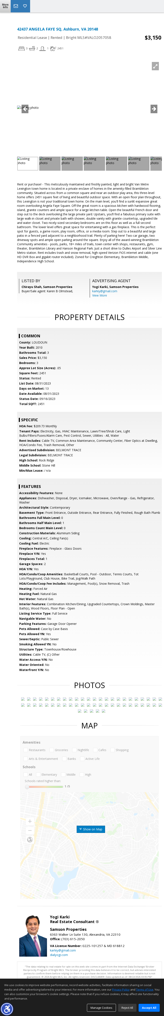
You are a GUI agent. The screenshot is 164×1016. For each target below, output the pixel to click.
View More (99, 295)
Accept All (149, 1008)
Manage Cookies (101, 1008)
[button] (7, 1009)
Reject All (127, 1008)
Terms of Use (144, 989)
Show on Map (92, 829)
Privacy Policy (121, 989)
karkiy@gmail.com (104, 291)
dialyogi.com (59, 955)
